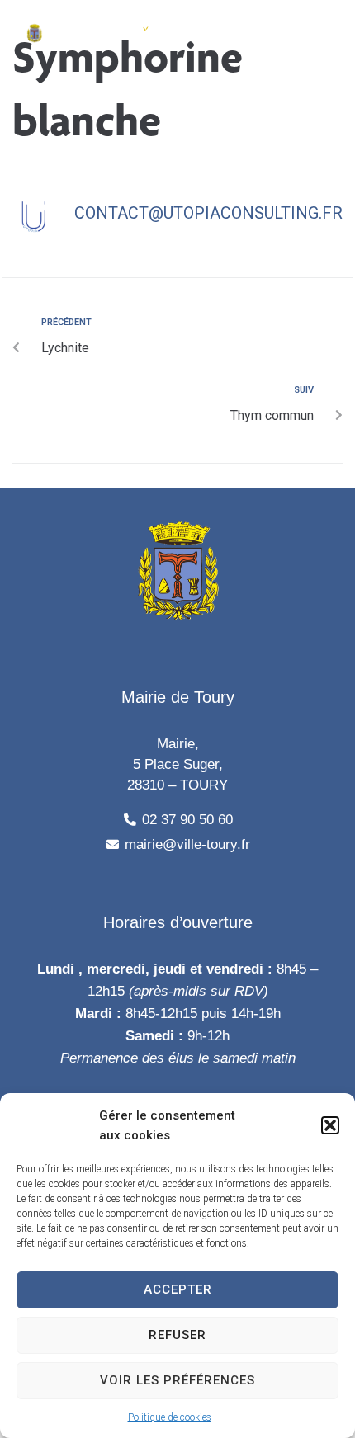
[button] (330, 1125)
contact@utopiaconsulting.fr (208, 213)
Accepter (178, 1289)
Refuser (177, 1334)
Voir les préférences (177, 1380)
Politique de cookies (169, 1417)
